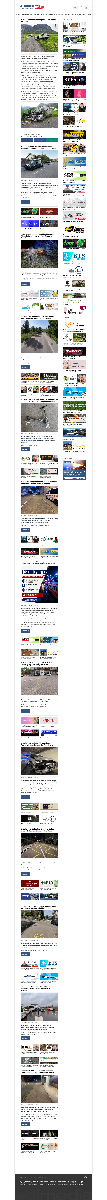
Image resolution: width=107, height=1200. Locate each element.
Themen (42, 14)
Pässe (59, 14)
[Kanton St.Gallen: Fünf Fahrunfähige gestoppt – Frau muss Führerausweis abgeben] (39, 500)
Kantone (27, 14)
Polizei (62, 14)
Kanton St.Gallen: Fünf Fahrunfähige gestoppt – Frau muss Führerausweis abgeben (39, 482)
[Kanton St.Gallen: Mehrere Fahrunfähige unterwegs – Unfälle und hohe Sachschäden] (39, 164)
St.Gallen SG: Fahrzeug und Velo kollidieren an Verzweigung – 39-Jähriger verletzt (39, 664)
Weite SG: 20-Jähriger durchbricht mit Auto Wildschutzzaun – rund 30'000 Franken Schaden (38, 236)
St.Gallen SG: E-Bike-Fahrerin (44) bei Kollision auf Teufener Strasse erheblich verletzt (39, 907)
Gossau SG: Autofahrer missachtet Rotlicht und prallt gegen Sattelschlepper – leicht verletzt (38, 988)
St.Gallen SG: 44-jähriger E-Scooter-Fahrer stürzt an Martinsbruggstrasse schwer (37, 317)
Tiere (80, 14)
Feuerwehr (67, 14)
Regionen (23, 14)
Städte (31, 14)
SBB (56, 14)
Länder (38, 14)
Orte (35, 14)
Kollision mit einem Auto (31, 701)
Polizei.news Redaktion (33, 53)
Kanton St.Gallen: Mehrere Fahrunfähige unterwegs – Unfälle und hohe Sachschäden (38, 147)
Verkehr (53, 14)
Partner (89, 14)
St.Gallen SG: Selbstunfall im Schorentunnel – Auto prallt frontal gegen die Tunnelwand (39, 744)
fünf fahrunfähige (41, 520)
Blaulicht (84, 14)
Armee (76, 14)
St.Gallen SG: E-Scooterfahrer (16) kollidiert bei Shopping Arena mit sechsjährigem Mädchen (39, 400)
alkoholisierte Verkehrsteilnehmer (31, 522)
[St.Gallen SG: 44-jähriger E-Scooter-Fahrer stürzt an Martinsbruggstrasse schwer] (39, 336)
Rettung (73, 14)
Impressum (23, 1177)
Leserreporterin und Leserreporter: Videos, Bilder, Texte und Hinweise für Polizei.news (38, 563)
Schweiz (18, 14)
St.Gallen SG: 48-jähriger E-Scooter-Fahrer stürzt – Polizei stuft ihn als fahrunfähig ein (38, 830)
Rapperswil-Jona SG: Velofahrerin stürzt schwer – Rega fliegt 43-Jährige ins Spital (37, 1071)
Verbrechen (48, 14)
